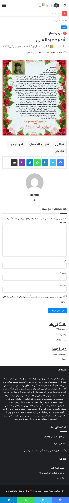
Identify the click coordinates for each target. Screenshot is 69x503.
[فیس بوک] (60, 162)
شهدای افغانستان (38, 144)
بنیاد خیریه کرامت (59, 443)
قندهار (59, 151)
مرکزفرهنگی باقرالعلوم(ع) (52, 472)
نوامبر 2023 (61, 334)
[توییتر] (53, 162)
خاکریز (58, 144)
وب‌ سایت (62, 284)
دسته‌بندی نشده (60, 353)
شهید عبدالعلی (54, 13)
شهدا (56, 20)
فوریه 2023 (61, 339)
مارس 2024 (61, 329)
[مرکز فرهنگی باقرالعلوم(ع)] (48, 5)
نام (64, 260)
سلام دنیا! (60, 477)
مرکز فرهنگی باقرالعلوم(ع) (17, 491)
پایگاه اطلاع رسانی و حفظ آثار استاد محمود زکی (45, 450)
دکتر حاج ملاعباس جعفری (55, 436)
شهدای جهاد (15, 144)
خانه (62, 20)
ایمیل (63, 272)
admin (59, 52)
